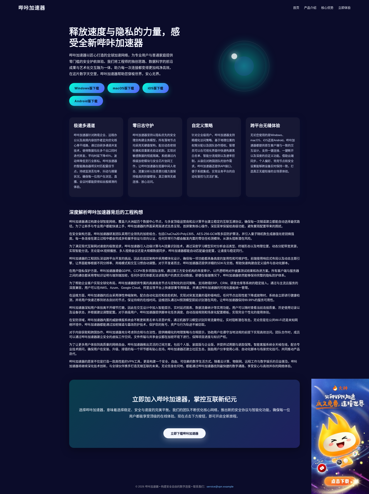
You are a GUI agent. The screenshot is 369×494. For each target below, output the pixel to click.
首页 (296, 7)
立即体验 (344, 7)
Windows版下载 (87, 88)
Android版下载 (86, 101)
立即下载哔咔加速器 (184, 433)
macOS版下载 (123, 88)
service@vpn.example (220, 486)
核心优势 (327, 7)
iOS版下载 (155, 88)
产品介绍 (310, 7)
